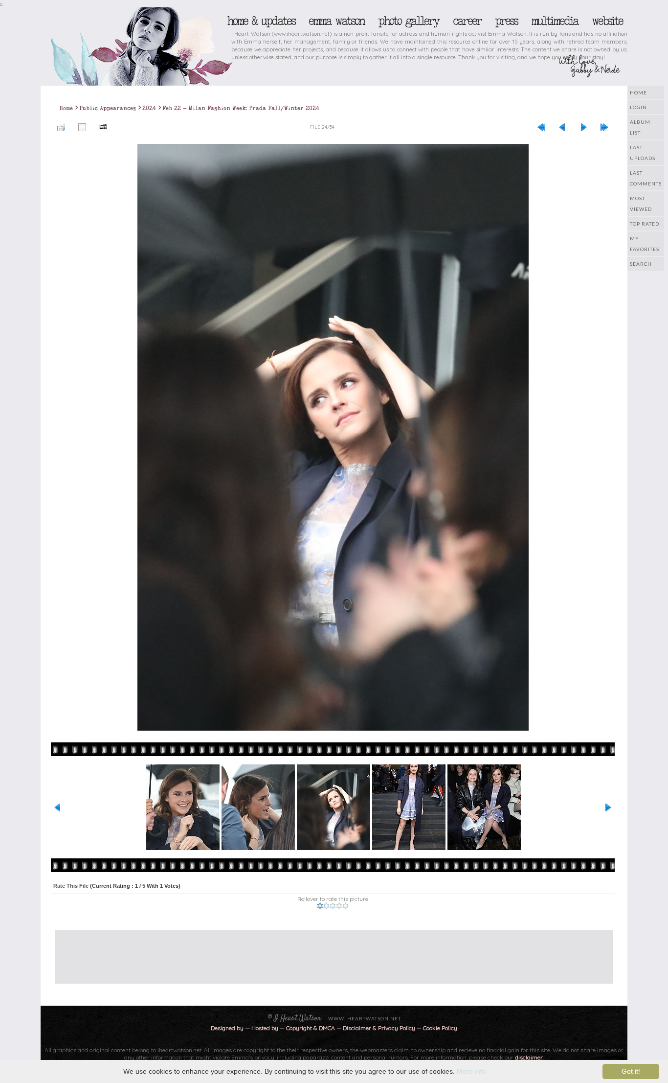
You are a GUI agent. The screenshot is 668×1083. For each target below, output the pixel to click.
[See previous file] (562, 127)
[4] (339, 905)
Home (638, 92)
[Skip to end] (604, 127)
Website (607, 21)
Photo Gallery (408, 21)
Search (641, 264)
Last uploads (642, 152)
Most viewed (641, 203)
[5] (345, 905)
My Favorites (644, 243)
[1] (320, 905)
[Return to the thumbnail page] (61, 127)
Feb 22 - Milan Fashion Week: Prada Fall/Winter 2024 (240, 108)
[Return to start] (541, 127)
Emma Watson (336, 21)
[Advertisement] (326, 952)
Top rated (644, 224)
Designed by (227, 1028)
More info (471, 1071)
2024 (149, 108)
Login (638, 107)
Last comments (646, 178)
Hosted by (264, 1028)
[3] (333, 905)
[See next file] (583, 127)
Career (466, 21)
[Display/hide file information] (82, 127)
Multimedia (554, 21)
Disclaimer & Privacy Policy (380, 1028)
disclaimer (529, 1057)
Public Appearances (107, 108)
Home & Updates (261, 21)
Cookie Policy (440, 1028)
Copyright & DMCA (310, 1028)
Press (506, 21)
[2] (326, 905)
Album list (640, 127)
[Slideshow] (103, 127)
